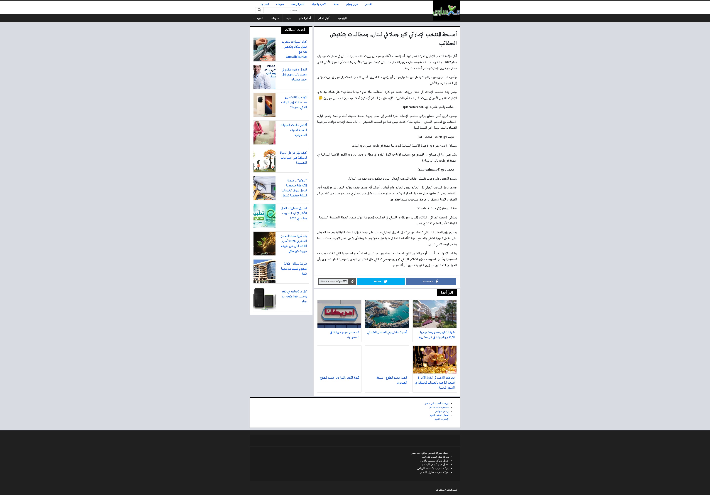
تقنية (288, 18)
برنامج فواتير (442, 411)
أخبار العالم (324, 18)
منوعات (280, 4)
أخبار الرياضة (297, 4)
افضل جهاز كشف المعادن (435, 464)
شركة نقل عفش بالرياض (435, 456)
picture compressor (439, 407)
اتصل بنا (265, 4)
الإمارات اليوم (442, 418)
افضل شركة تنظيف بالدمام (434, 460)
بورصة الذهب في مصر (437, 403)
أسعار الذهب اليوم (439, 415)
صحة (336, 4)
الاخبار (369, 4)
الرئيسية (342, 18)
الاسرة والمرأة (319, 4)
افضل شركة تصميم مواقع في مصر (430, 453)
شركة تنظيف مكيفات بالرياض (433, 468)
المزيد (260, 18)
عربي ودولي (352, 4)
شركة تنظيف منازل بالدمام (434, 472)
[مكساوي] (446, 11)
